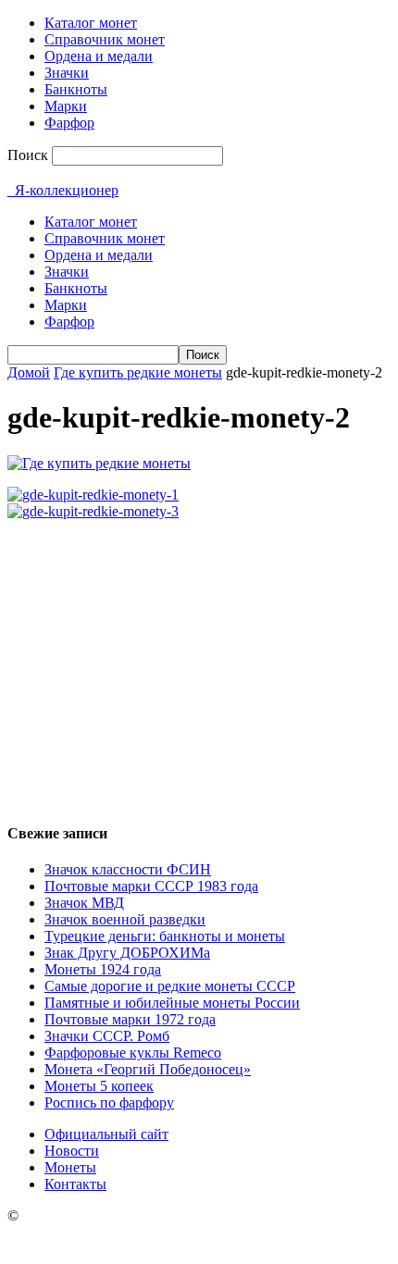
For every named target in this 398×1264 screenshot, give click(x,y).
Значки (66, 73)
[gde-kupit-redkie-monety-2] (99, 463)
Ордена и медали (98, 56)
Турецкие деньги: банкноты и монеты (164, 936)
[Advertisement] (199, 663)
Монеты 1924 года (102, 969)
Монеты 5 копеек (99, 1086)
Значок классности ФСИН (127, 869)
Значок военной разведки (124, 919)
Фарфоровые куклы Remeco (132, 1052)
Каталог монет (90, 23)
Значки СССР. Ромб (106, 1036)
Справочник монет (104, 39)
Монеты (70, 1167)
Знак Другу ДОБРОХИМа (127, 952)
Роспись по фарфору (109, 1102)
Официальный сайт (106, 1134)
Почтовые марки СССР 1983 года (151, 886)
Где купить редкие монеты (138, 372)
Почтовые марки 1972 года (130, 1019)
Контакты (75, 1184)
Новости (71, 1151)
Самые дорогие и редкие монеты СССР (169, 986)
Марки (65, 106)
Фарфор (69, 122)
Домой (28, 372)
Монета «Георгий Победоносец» (147, 1069)
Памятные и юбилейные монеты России (172, 1002)
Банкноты (75, 89)
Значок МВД (84, 903)
